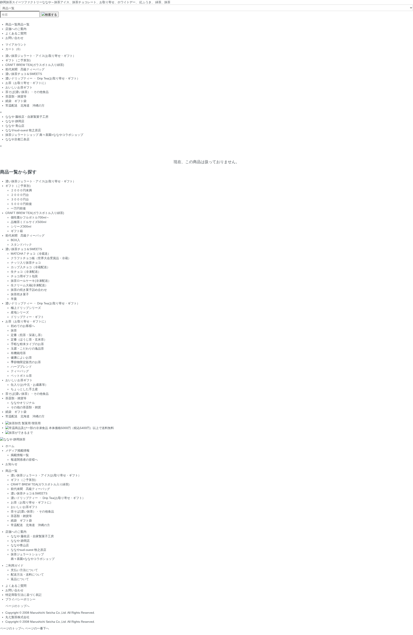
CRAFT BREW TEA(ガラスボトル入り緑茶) (34, 65)
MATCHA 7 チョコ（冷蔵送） (31, 253)
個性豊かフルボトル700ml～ (30, 217)
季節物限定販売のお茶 (26, 362)
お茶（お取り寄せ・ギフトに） (28, 83)
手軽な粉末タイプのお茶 (27, 344)
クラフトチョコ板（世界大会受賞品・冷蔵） (41, 258)
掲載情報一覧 (20, 455)
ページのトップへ (17, 606)
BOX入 (15, 240)
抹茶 (14, 330)
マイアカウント (15, 44)
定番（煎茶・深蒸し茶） (27, 335)
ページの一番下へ (37, 628)
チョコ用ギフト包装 (24, 276)
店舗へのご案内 (15, 29)
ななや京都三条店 (17, 139)
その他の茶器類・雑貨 (26, 407)
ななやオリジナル (23, 402)
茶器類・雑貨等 (15, 96)
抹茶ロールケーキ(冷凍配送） (31, 280)
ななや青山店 (20, 545)
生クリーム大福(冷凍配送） (29, 285)
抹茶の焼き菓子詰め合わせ (29, 289)
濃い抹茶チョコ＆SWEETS (23, 74)
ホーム (9, 446)
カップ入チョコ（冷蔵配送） (30, 267)
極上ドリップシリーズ (26, 308)
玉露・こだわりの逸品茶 (27, 348)
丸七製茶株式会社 (17, 617)
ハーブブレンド (21, 366)
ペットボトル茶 (21, 375)
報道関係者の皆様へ (24, 459)
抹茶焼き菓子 (20, 294)
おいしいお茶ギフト (18, 87)
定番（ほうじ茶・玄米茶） (29, 339)
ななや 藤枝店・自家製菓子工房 (26, 116)
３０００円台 (20, 199)
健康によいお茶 (21, 357)
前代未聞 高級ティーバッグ (25, 69)
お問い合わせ (14, 38)
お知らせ (11, 464)
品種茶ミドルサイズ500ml (28, 222)
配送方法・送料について (27, 574)
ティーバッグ (20, 371)
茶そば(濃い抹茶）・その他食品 (27, 92)
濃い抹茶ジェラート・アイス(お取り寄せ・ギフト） (40, 55)
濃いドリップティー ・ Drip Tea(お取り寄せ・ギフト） (42, 78)
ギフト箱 (17, 231)
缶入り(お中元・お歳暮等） (29, 384)
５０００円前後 (21, 204)
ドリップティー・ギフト (27, 317)
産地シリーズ (20, 312)
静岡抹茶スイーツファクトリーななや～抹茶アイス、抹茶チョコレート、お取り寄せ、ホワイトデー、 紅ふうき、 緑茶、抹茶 (85, 2)
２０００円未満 (21, 190)
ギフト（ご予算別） (18, 60)
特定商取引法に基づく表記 (23, 594)
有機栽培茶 (18, 353)
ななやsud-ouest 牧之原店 (23, 130)
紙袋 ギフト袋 (15, 101)
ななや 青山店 (14, 125)
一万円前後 (18, 208)
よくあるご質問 (15, 33)
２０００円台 (20, 195)
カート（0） (13, 49)
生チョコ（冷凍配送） (26, 271)
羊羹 (14, 298)
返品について (20, 579)
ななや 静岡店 (14, 121)
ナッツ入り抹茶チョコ (26, 262)
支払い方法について (24, 570)
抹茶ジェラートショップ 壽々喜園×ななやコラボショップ (44, 134)
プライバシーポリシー (20, 599)
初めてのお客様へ (23, 326)
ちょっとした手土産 (24, 389)
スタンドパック (21, 244)
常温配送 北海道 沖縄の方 (25, 105)
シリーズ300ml (21, 226)
